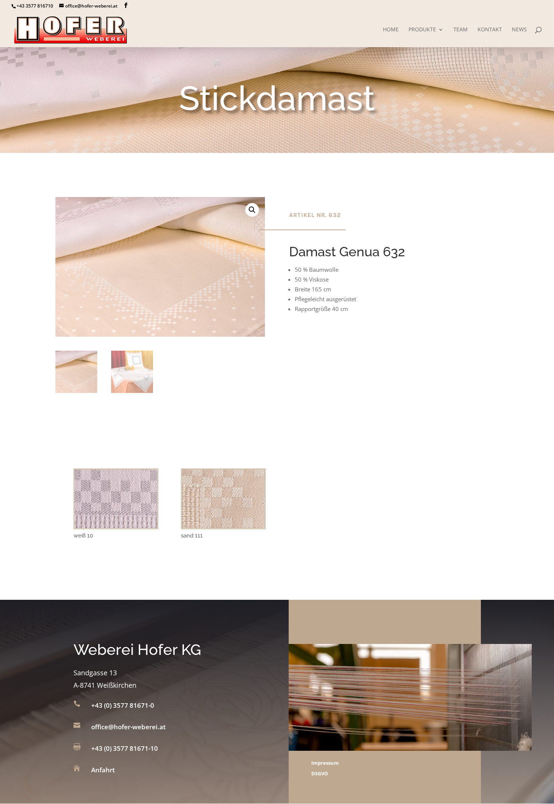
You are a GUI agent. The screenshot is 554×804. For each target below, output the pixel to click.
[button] (252, 210)
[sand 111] (223, 526)
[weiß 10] (116, 526)
